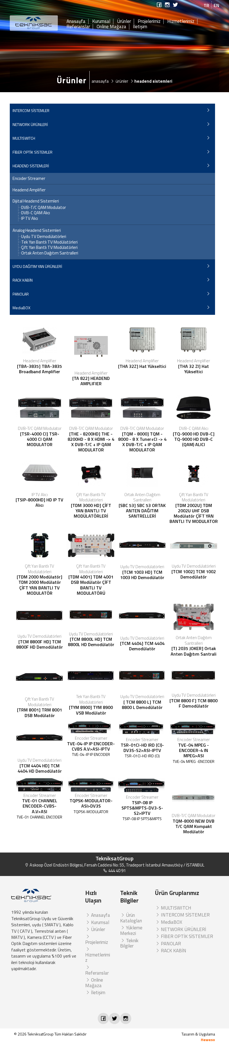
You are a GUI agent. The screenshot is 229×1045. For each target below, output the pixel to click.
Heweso (208, 1039)
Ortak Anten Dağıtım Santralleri (49, 253)
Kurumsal (101, 21)
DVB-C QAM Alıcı (35, 213)
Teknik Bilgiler (129, 943)
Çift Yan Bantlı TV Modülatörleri (49, 247)
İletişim (140, 27)
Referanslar (78, 27)
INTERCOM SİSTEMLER (31, 110)
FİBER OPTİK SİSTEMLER (33, 152)
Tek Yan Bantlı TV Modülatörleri (49, 242)
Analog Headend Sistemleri (37, 230)
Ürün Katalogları (131, 917)
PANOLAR (21, 294)
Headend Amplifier (29, 190)
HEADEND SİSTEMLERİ (31, 166)
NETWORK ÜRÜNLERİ (30, 124)
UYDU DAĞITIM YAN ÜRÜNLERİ (37, 266)
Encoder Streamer (29, 178)
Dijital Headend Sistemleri (36, 201)
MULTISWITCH (24, 138)
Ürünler (124, 21)
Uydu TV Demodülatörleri (43, 236)
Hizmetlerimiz (180, 21)
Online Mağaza (111, 27)
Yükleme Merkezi (131, 930)
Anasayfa (75, 21)
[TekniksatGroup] (34, 23)
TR (206, 5)
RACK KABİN (23, 280)
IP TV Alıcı (29, 218)
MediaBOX (21, 308)
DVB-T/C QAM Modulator (43, 207)
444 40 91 (117, 870)
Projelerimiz (149, 21)
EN (216, 5)
